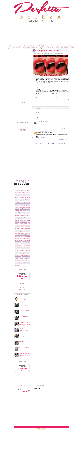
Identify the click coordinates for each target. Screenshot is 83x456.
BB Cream (28, 194)
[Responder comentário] (46, 114)
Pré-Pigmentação (27, 245)
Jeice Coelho (38, 121)
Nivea (22, 236)
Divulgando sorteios (18, 210)
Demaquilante (22, 205)
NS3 (24, 236)
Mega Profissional (21, 233)
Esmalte (28, 212)
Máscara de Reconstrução (19, 230)
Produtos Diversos (18, 247)
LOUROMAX (21, 223)
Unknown (37, 131)
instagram (22, 287)
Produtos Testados (26, 247)
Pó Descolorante (26, 243)
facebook (22, 285)
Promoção (16, 250)
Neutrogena (18, 236)
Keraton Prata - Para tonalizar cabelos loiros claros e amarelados (24, 330)
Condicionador (17, 202)
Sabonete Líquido (18, 255)
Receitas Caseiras (26, 252)
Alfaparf (20, 190)
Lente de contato (23, 220)
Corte (22, 202)
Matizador (25, 230)
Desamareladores (22, 207)
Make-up (18, 228)
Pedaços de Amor (20, 240)
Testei (26, 262)
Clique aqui (62, 97)
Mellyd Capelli (27, 233)
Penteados (25, 240)
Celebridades (28, 199)
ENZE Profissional (23, 212)
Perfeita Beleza (37, 427)
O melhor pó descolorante (24, 347)
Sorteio (26, 260)
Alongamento (24, 190)
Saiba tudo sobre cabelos (25, 255)
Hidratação (19, 217)
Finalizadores (17, 215)
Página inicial (51, 143)
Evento (16, 213)
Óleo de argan (27, 236)
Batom (24, 194)
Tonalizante (22, 263)
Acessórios (16, 190)
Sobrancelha (22, 260)
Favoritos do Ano (26, 213)
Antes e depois (26, 192)
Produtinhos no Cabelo (22, 290)
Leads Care (17, 220)
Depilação (28, 205)
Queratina (20, 252)
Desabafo (16, 207)
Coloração (16, 200)
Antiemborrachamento (18, 194)
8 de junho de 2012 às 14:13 (63, 139)
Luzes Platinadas (24, 225)
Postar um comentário (37, 141)
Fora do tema (22, 215)
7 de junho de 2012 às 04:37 (63, 118)
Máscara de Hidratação (25, 228)
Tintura (29, 262)
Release (21, 253)
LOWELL (25, 223)
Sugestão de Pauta (21, 262)
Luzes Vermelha (24, 226)
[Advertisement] (41, 24)
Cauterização (22, 199)
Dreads (25, 210)
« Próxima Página (38, 143)
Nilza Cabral (38, 114)
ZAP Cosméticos (17, 265)
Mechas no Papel (23, 231)
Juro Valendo (22, 289)
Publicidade (21, 250)
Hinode (23, 217)
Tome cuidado (17, 263)
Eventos (20, 213)
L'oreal (29, 218)
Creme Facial (27, 202)
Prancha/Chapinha (18, 245)
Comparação (23, 200)
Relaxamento (17, 253)
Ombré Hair (17, 238)
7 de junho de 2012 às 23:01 (63, 128)
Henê (16, 217)
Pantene (21, 238)
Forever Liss (28, 215)
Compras (28, 200)
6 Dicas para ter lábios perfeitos (47, 50)
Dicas (38, 108)
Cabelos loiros (21, 197)
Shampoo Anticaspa (19, 258)
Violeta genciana (27, 263)
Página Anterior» (63, 143)
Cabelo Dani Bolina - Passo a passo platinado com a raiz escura (24, 355)
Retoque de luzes (27, 253)
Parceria (25, 238)
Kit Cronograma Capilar (23, 218)
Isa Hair (26, 217)
